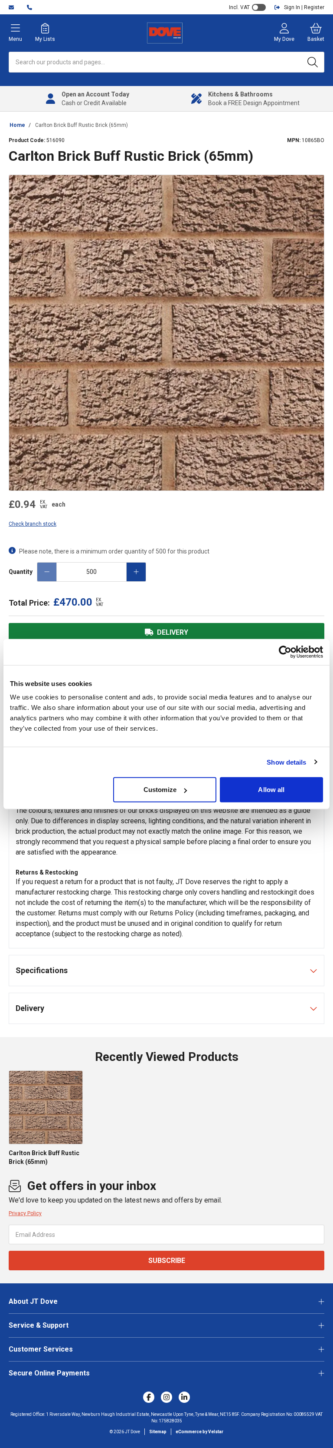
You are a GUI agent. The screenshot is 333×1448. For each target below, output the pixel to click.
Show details (286, 761)
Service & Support (39, 1325)
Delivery (30, 1008)
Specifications (42, 970)
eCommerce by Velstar (199, 1431)
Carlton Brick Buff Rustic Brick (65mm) (81, 125)
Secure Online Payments (49, 1373)
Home (17, 125)
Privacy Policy (25, 1213)
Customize (160, 789)
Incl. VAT (239, 7)
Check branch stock (32, 524)
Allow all (271, 789)
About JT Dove (33, 1301)
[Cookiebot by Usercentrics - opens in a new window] (285, 651)
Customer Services (41, 1349)
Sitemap (157, 1431)
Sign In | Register (304, 7)
